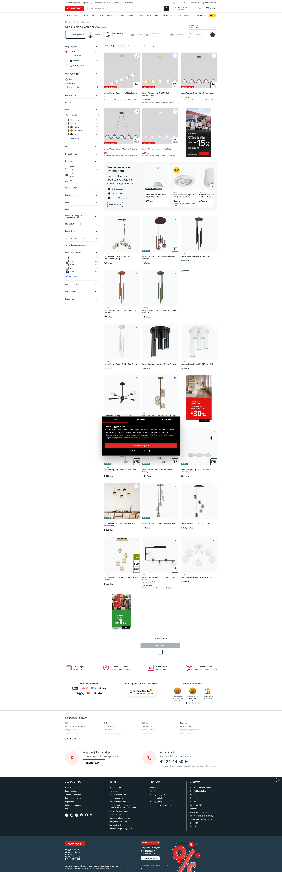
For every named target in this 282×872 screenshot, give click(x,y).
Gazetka (178, 15)
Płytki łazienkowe (186, 726)
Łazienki (76, 15)
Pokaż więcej (160, 645)
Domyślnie (194, 27)
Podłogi (85, 15)
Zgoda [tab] (115, 419)
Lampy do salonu (71, 730)
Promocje (187, 15)
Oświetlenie (120, 15)
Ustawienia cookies (139, 451)
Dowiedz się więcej (148, 438)
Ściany (94, 15)
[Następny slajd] (212, 186)
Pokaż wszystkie (115, 204)
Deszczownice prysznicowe (189, 730)
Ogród (157, 15)
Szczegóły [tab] (141, 419)
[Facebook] (66, 815)
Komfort (68, 22)
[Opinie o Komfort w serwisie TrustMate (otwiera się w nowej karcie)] (141, 691)
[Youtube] (71, 815)
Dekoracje (140, 15)
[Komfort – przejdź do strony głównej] (75, 843)
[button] (180, 8)
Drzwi (149, 15)
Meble (102, 15)
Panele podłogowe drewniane (75, 726)
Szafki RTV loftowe (71, 733)
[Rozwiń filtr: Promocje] (96, 51)
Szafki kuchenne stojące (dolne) (114, 733)
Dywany (130, 15)
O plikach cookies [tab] (167, 419)
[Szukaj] (166, 8)
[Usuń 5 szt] (119, 46)
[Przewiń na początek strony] (278, 780)
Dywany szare (147, 733)
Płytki (68, 15)
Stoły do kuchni (109, 726)
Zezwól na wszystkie (141, 445)
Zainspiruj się (167, 15)
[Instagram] (76, 815)
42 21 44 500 (180, 3)
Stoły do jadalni (147, 726)
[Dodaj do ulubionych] (136, 55)
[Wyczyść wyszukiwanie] (161, 8)
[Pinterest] (81, 815)
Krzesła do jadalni (148, 730)
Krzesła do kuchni (110, 730)
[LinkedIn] (91, 815)
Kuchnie (110, 15)
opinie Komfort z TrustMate (144, 683)
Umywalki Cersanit (186, 733)
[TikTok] (86, 815)
